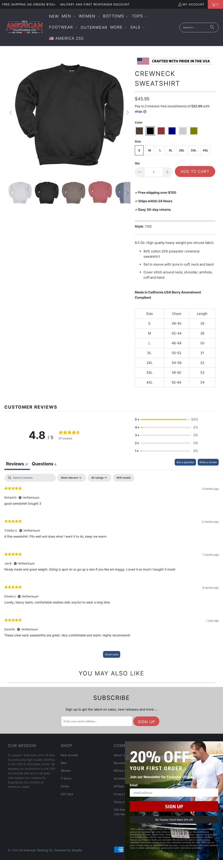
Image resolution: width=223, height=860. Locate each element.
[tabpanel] (111, 568)
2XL (181, 150)
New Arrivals (69, 755)
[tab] (44, 464)
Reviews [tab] (17, 463)
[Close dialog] (219, 745)
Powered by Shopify (68, 850)
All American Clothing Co (36, 850)
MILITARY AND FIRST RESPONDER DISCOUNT (95, 4)
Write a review (208, 462)
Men (64, 763)
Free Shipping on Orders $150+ (29, 4)
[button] (69, 16)
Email (134, 785)
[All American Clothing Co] (24, 27)
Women (66, 770)
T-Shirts (66, 778)
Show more (111, 654)
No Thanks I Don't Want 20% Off (174, 819)
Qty (137, 163)
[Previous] (11, 113)
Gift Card (67, 794)
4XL (205, 150)
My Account (193, 4)
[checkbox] (123, 478)
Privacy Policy (123, 794)
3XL (193, 150)
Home (65, 786)
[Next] (127, 113)
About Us (120, 755)
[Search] (212, 27)
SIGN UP (174, 806)
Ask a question (185, 462)
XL (170, 150)
